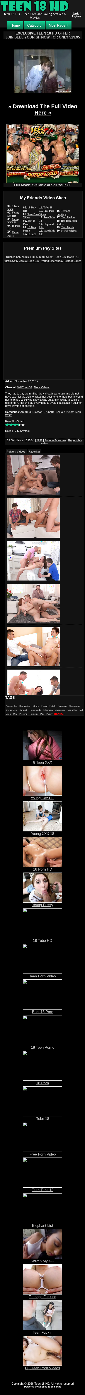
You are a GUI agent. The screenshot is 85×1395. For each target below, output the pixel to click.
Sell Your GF (24, 387)
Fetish (52, 706)
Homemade (35, 710)
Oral (15, 714)
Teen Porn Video (42, 976)
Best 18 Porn (42, 1012)
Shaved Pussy (65, 412)
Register (76, 16)
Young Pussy (13, 234)
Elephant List (42, 1225)
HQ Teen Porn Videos (42, 1368)
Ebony (36, 706)
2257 (39, 440)
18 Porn (31, 234)
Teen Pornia (67, 227)
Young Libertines (51, 261)
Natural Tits (11, 706)
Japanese (60, 710)
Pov (42, 714)
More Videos (41, 387)
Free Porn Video (42, 1154)
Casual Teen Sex (29, 261)
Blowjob (37, 412)
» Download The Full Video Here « (42, 109)
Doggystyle (25, 706)
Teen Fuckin (68, 217)
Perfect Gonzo (72, 261)
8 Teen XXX (13, 208)
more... (59, 713)
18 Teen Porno (29, 229)
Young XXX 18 (13, 221)
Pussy (49, 714)
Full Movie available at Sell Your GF (42, 185)
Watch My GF (42, 1261)
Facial (44, 706)
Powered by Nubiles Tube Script (42, 1386)
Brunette (49, 412)
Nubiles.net (13, 257)
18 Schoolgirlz (68, 230)
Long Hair (72, 710)
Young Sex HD (13, 214)
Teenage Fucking (63, 212)
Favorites (35, 451)
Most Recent (58, 25)
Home (15, 25)
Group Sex (11, 710)
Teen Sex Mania (65, 257)
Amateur (25, 412)
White (8, 415)
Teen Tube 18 (42, 1190)
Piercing (23, 714)
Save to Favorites (55, 440)
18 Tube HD (42, 940)
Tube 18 (47, 207)
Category (34, 25)
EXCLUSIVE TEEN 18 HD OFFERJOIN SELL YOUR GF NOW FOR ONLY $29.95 (42, 35)
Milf (81, 710)
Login (76, 13)
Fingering (62, 706)
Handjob (23, 710)
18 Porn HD (42, 869)
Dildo (8, 714)
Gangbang (74, 706)
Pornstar (34, 714)
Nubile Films (29, 257)
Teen (78, 412)
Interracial (48, 710)
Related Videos (16, 451)
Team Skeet (46, 257)
